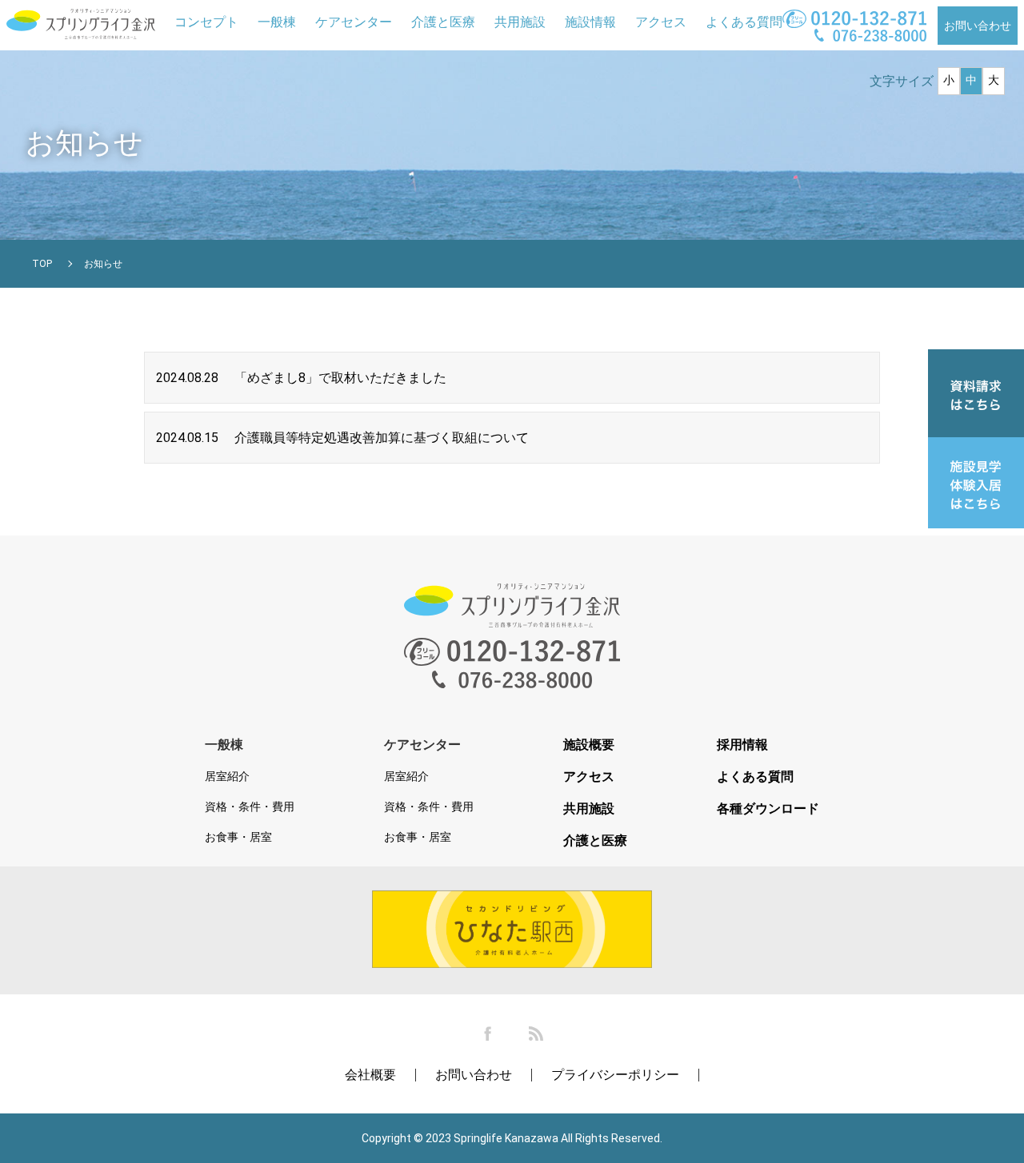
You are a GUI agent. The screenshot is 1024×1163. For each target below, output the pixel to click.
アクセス (660, 22)
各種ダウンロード (768, 809)
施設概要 (588, 745)
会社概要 (370, 1074)
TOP (42, 264)
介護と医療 (443, 22)
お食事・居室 (238, 836)
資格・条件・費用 (249, 806)
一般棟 (277, 22)
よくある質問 (744, 22)
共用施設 (520, 22)
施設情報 (590, 22)
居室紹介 (227, 776)
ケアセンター (353, 22)
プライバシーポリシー (615, 1074)
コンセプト (206, 22)
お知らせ (103, 264)
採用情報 (742, 745)
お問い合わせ (977, 25)
